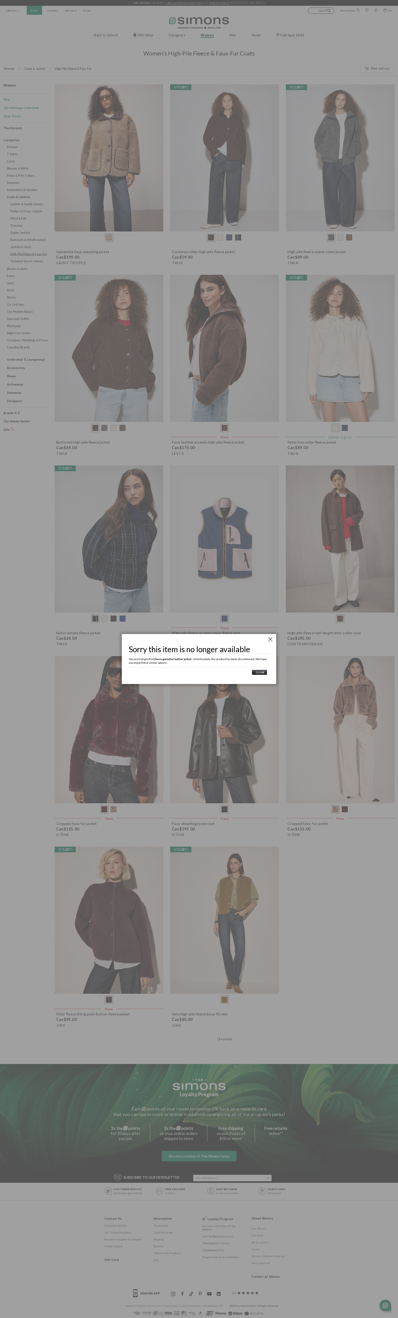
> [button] (259, 672)
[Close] (270, 639)
